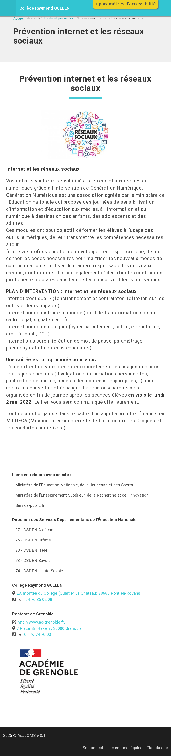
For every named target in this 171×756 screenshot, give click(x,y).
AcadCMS (32, 735)
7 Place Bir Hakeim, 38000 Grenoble (49, 628)
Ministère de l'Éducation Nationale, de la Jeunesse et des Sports (74, 485)
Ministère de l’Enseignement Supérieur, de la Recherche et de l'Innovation (82, 495)
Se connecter (95, 747)
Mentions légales (126, 747)
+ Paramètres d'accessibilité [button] (125, 3)
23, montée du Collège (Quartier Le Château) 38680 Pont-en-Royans (78, 593)
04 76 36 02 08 (38, 599)
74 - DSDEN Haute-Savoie (39, 570)
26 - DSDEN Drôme (33, 540)
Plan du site (157, 747)
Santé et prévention (59, 18)
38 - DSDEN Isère (31, 550)
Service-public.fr (30, 505)
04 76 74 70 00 (37, 634)
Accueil (19, 18)
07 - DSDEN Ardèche (34, 529)
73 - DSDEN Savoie (33, 560)
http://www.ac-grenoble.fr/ (42, 622)
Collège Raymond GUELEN (44, 8)
